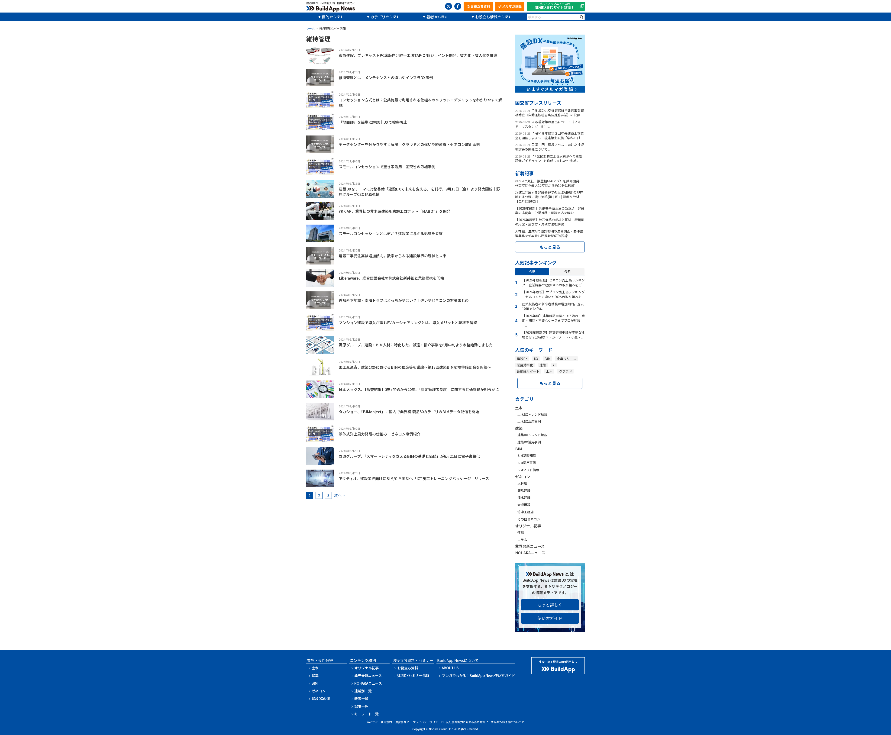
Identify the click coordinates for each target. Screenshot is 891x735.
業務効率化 (525, 365)
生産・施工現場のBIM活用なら (558, 662)
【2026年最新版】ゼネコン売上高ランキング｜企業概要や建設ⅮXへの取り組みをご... (553, 282)
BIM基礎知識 (526, 455)
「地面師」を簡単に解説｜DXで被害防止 (373, 122)
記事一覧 (361, 706)
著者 (430, 16)
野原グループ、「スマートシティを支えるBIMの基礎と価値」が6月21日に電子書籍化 (409, 456)
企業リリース (566, 358)
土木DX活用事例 (529, 421)
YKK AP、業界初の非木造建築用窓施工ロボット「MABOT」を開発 (394, 211)
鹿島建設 (523, 490)
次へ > (339, 495)
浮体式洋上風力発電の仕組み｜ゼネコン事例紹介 (379, 434)
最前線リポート (528, 371)
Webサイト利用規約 (379, 722)
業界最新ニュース (530, 546)
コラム (522, 539)
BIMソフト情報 (528, 469)
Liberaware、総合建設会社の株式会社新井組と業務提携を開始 (391, 278)
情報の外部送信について (506, 722)
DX (536, 358)
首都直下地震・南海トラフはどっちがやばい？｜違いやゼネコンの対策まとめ (404, 300)
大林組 (522, 483)
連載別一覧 (363, 690)
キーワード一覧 (366, 713)
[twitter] (448, 6)
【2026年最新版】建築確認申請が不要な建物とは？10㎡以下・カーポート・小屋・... (553, 335)
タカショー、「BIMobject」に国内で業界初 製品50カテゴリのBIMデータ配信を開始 (409, 411)
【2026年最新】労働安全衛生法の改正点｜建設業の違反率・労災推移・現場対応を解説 (549, 210)
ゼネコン (522, 476)
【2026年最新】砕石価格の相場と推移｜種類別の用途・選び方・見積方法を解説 (549, 222)
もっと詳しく (549, 605)
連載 (520, 532)
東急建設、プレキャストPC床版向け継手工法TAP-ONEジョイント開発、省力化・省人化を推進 (418, 55)
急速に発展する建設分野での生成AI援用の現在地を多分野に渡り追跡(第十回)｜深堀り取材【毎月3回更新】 (549, 197)
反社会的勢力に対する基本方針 (465, 722)
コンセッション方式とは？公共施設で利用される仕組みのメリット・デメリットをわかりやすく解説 (420, 102)
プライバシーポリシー (427, 722)
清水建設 (523, 497)
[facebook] (457, 6)
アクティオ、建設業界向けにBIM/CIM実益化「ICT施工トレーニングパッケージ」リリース (414, 478)
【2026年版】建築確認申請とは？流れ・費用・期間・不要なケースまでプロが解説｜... (553, 320)
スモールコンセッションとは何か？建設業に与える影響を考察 (391, 233)
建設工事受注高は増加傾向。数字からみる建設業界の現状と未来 (392, 255)
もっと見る (549, 247)
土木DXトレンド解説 (532, 414)
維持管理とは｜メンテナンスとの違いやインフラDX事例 (386, 77)
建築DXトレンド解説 (532, 434)
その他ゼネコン (528, 519)
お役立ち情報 (486, 16)
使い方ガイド (549, 618)
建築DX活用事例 (529, 442)
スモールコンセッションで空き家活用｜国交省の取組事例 (387, 166)
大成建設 (523, 504)
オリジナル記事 (528, 526)
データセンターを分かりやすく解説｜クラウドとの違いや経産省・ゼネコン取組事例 (409, 144)
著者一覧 (361, 698)
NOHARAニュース (530, 552)
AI (553, 365)
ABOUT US (450, 667)
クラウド (565, 371)
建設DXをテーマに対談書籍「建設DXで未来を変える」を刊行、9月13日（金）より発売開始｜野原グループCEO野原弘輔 (419, 191)
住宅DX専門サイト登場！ (554, 6)
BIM (547, 358)
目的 (325, 16)
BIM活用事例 (526, 462)
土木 (549, 371)
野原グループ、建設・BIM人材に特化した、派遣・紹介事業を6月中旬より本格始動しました (416, 345)
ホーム (310, 28)
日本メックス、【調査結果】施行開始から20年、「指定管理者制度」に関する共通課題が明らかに (419, 389)
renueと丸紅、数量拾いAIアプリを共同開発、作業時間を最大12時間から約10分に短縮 (548, 183)
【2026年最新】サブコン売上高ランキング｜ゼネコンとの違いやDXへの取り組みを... (553, 294)
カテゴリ (378, 16)
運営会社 (400, 722)
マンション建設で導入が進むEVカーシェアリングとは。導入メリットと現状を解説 (408, 322)
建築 (542, 365)
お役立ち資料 (407, 667)
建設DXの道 (321, 698)
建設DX (522, 358)
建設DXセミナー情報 (413, 675)
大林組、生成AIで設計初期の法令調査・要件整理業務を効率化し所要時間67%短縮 (549, 233)
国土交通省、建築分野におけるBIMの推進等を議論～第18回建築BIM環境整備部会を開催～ (415, 367)
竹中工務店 (525, 511)
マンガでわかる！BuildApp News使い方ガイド (478, 675)
